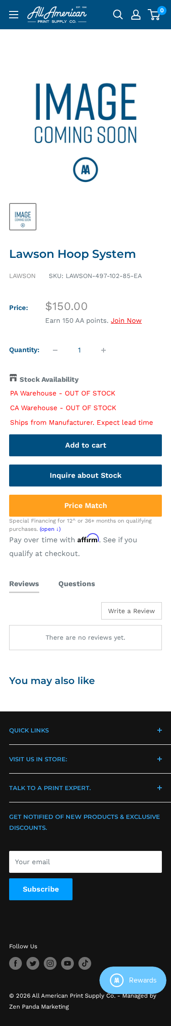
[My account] (135, 15)
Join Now (126, 320)
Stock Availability (49, 379)
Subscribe (41, 889)
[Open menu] (13, 14)
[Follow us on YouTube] (67, 963)
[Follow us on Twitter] (32, 963)
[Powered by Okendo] (32, 614)
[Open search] (118, 15)
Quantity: (24, 350)
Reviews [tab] (24, 583)
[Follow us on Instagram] (50, 963)
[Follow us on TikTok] (84, 963)
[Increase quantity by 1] (103, 350)
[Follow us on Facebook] (15, 963)
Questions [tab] (76, 583)
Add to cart (85, 445)
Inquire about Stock (86, 475)
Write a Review (131, 611)
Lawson (22, 275)
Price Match (85, 505)
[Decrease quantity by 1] (55, 350)
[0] (154, 14)
